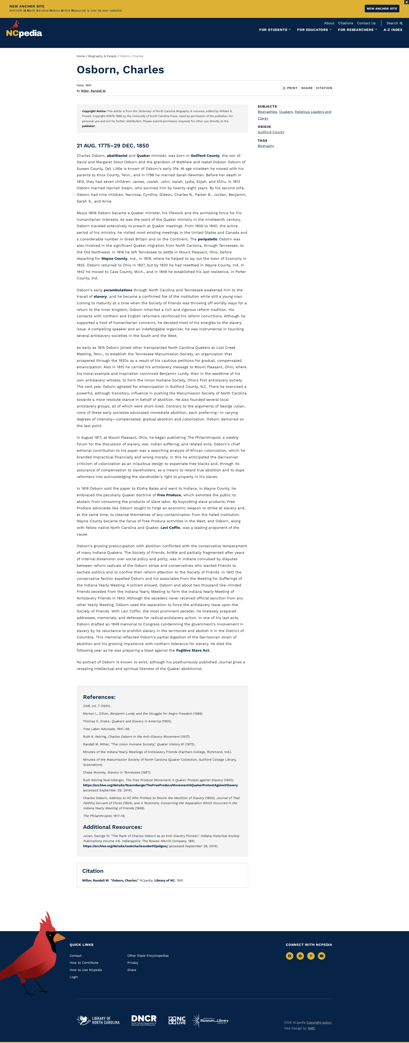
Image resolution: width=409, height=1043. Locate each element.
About (329, 23)
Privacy (132, 963)
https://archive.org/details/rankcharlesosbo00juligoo (124, 846)
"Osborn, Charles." (125, 880)
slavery (100, 296)
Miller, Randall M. (93, 90)
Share (307, 88)
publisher (88, 126)
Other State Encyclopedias (148, 956)
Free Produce (169, 495)
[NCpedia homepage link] (24, 29)
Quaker (143, 155)
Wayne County (114, 258)
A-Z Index (393, 30)
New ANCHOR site (382, 8)
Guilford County (205, 155)
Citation (324, 88)
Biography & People (102, 56)
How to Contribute (84, 963)
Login (74, 977)
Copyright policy (319, 1022)
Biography (266, 146)
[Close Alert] (406, 2)
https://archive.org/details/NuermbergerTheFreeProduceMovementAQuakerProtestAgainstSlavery (160, 785)
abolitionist (117, 155)
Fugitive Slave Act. (193, 650)
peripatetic (208, 239)
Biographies (268, 112)
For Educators (312, 30)
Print (292, 88)
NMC (311, 1028)
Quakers (286, 112)
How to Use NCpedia (86, 970)
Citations (345, 23)
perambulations (118, 290)
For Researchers (356, 30)
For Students (273, 30)
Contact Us (366, 23)
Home (81, 56)
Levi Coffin (170, 527)
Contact (76, 956)
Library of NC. (165, 880)
